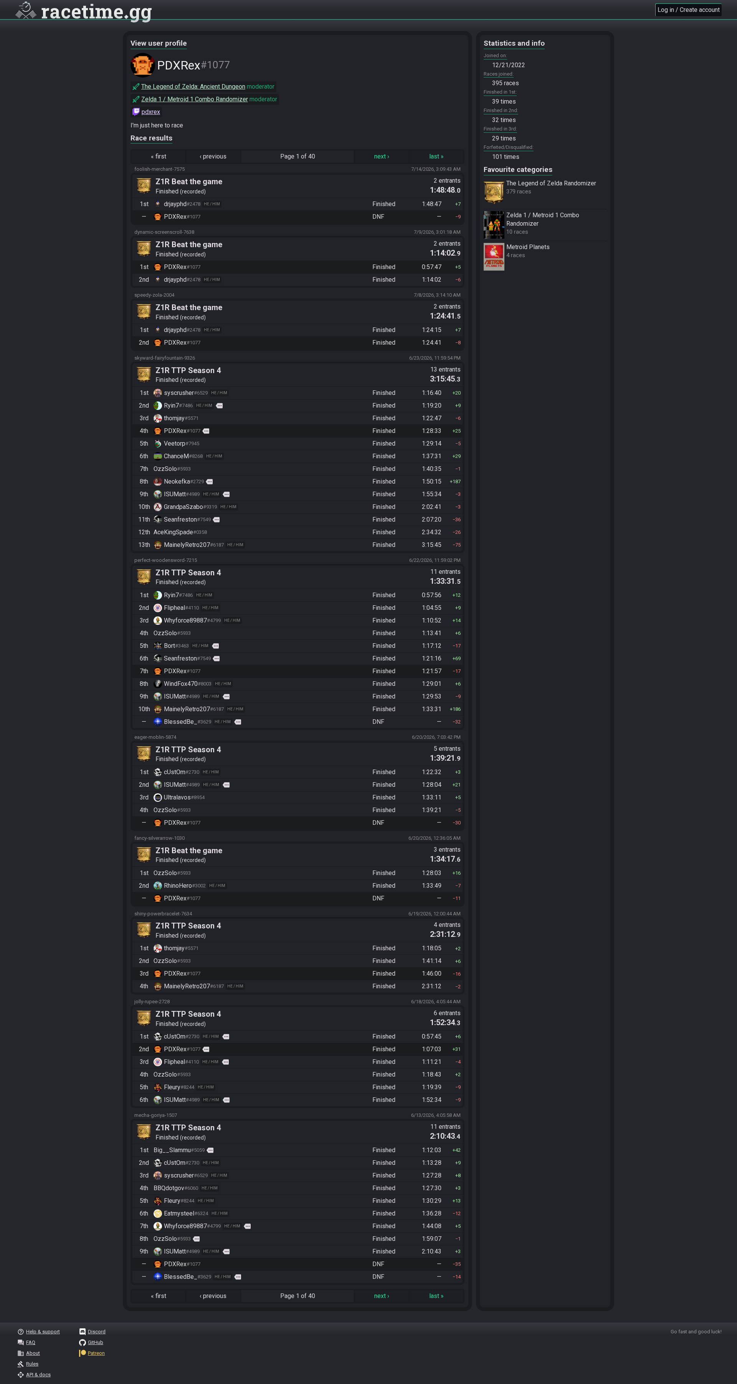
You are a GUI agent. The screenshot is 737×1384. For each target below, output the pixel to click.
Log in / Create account (689, 9)
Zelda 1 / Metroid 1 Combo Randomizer (194, 99)
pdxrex (151, 112)
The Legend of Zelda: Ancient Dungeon (193, 86)
